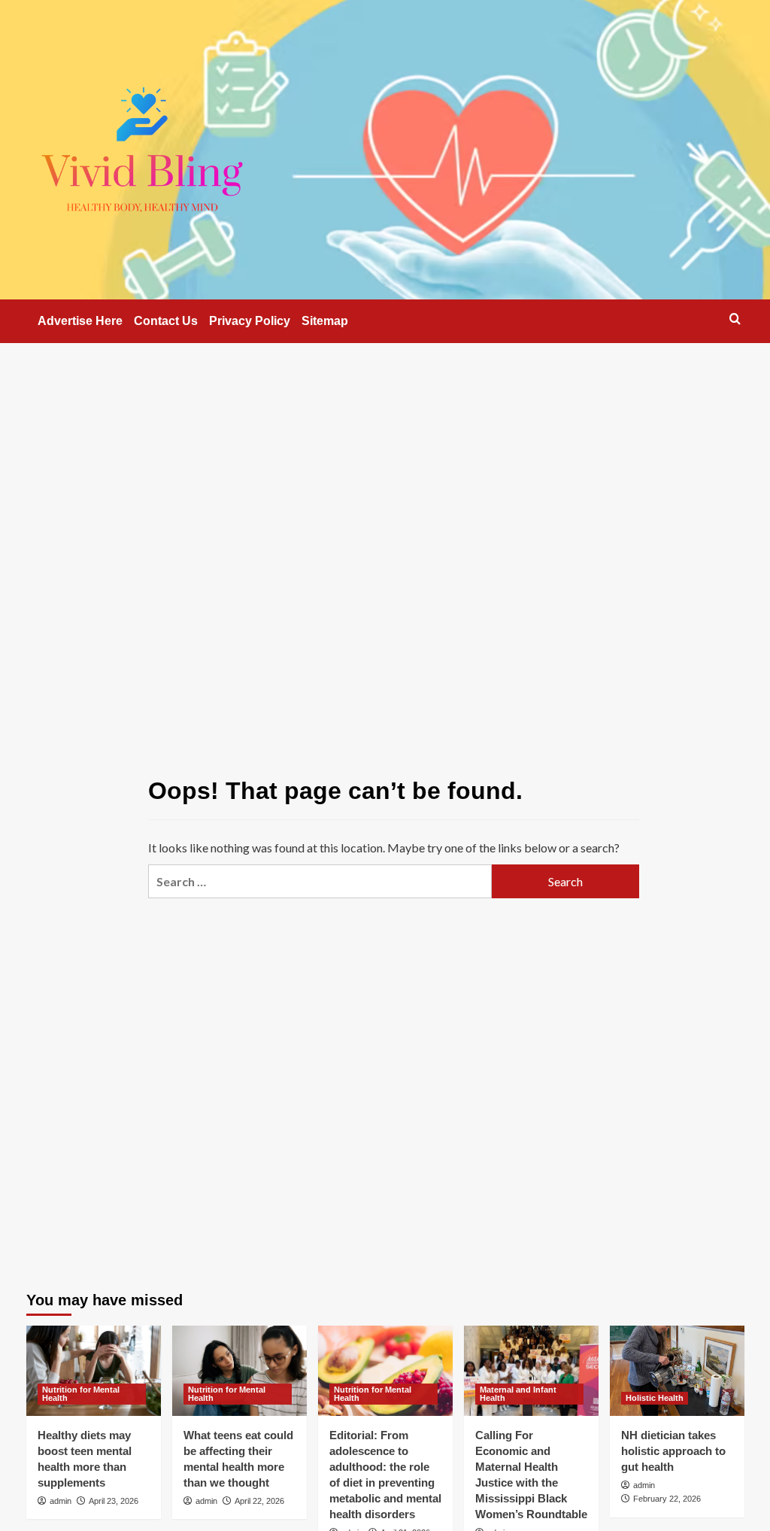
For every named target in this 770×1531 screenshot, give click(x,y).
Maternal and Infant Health (518, 1393)
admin (60, 1500)
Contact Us (166, 320)
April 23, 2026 (113, 1500)
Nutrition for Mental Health (81, 1393)
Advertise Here (80, 320)
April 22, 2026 (259, 1500)
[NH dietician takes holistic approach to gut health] (677, 1370)
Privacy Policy (249, 320)
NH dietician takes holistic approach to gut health (673, 1451)
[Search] (735, 318)
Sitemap (325, 320)
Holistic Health (655, 1397)
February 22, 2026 (667, 1498)
